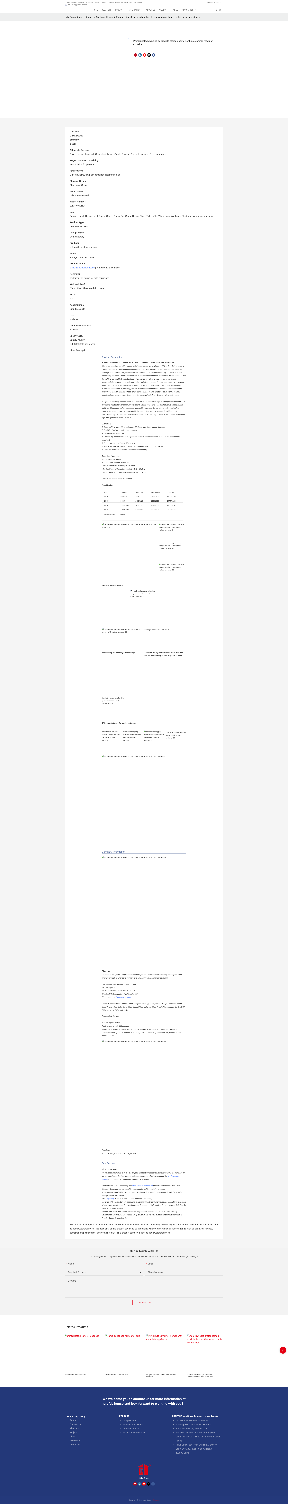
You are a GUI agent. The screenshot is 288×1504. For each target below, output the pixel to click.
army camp (110, 1199)
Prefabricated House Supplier (199, 1432)
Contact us (75, 1444)
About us (74, 1428)
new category (86, 17)
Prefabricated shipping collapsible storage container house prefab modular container (158, 17)
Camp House (129, 1420)
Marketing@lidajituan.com (77, 5)
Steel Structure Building (134, 1432)
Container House (104, 17)
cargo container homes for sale (117, 1374)
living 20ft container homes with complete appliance (161, 1375)
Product (74, 1420)
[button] (198, 10)
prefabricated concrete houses (75, 1374)
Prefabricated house (124, 997)
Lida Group (70, 17)
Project (73, 1432)
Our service (75, 1424)
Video (72, 1436)
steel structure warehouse (142, 1186)
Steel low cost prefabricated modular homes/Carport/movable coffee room (200, 1375)
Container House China (187, 1436)
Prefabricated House (133, 1424)
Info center (75, 1440)
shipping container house (82, 267)
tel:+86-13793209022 (215, 2)
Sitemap (156, 1500)
